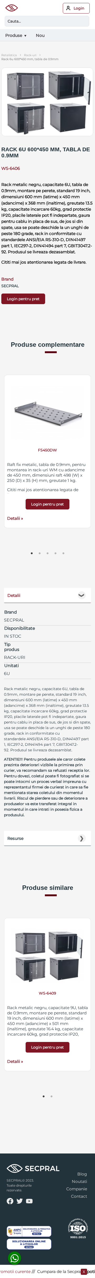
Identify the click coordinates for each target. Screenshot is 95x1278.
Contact (79, 1196)
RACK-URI (30, 55)
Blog (82, 1174)
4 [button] (55, 553)
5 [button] (63, 553)
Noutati (79, 1181)
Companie (76, 1188)
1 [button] (31, 553)
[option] (47, 451)
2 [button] (39, 553)
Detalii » (15, 518)
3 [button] (47, 553)
